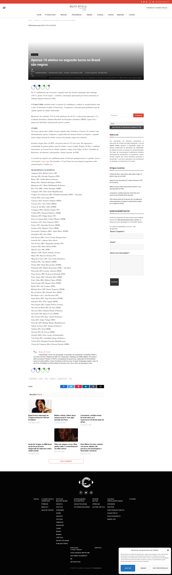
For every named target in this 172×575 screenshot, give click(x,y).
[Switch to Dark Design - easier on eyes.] (150, 1)
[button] (168, 550)
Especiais (120, 15)
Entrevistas (75, 562)
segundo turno (62, 378)
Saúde (58, 513)
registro (52, 378)
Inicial (39, 15)
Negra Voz (111, 519)
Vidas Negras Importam (80, 553)
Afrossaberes (77, 15)
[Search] (153, 2)
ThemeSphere (97, 568)
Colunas (100, 15)
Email (113, 242)
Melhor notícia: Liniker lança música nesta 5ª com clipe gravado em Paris (65, 417)
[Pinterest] (21, 104)
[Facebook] (21, 91)
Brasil (58, 531)
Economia (60, 510)
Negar (143, 568)
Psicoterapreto (114, 516)
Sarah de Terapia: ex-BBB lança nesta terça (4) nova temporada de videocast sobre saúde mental (40, 447)
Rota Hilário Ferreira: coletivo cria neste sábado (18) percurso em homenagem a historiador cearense (92, 447)
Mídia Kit (45, 507)
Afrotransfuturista (115, 510)
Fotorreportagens (82, 507)
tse (71, 378)
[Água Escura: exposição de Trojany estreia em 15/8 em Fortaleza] (40, 406)
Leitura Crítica (98, 507)
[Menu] (4, 8)
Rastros (110, 507)
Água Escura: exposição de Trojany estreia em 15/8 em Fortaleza (38, 417)
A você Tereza (76, 549)
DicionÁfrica (79, 501)
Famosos (59, 522)
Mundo (59, 534)
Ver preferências (160, 568)
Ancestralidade (80, 504)
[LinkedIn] (21, 100)
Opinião (89, 15)
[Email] (21, 109)
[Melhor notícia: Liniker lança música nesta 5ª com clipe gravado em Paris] (66, 406)
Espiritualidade (62, 540)
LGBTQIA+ (59, 537)
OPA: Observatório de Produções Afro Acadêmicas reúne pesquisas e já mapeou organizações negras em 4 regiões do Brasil (126, 201)
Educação (60, 525)
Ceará (58, 528)
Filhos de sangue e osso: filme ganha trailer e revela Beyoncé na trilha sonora (66, 446)
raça (46, 378)
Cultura (59, 519)
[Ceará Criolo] (78, 8)
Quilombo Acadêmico (78, 556)
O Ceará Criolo (50, 15)
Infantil (59, 504)
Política (59, 507)
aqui (51, 164)
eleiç (40, 378)
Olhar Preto (112, 513)
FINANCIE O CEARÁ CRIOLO (157, 8)
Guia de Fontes (48, 510)
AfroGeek (111, 504)
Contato (132, 15)
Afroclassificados (115, 501)
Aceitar (128, 568)
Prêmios (45, 504)
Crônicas (96, 504)
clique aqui (45, 161)
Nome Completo (117, 231)
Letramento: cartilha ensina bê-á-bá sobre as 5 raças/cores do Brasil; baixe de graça (92, 418)
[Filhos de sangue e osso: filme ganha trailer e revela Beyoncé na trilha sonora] (66, 435)
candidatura (33, 378)
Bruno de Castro (42, 72)
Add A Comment (66, 461)
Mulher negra (62, 501)
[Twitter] (21, 95)
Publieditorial (62, 543)
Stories (111, 15)
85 (71, 559)
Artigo (95, 501)
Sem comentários (92, 72)
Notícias (64, 15)
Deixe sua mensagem (120, 253)
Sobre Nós (46, 501)
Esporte (59, 516)
